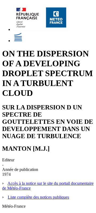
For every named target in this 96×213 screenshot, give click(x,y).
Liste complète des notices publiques (38, 197)
